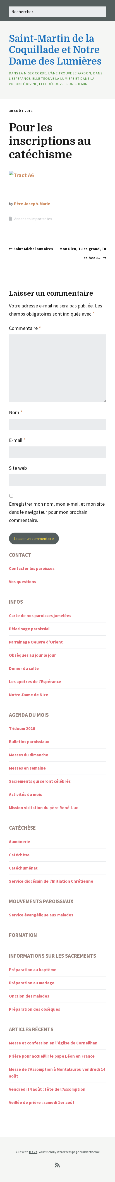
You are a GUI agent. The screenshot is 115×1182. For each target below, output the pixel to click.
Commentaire (25, 328)
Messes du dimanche (28, 754)
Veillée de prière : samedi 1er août (42, 1102)
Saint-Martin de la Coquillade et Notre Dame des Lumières (55, 50)
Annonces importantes (33, 218)
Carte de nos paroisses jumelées (40, 615)
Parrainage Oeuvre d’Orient (36, 642)
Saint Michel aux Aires (33, 248)
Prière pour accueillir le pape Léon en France (52, 1056)
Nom (16, 412)
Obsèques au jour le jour (32, 655)
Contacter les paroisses (31, 568)
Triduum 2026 (22, 728)
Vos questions (22, 581)
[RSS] (57, 1165)
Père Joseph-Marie (32, 203)
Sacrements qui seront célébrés (40, 781)
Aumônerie (19, 841)
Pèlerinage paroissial (29, 628)
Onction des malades (29, 996)
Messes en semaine (27, 768)
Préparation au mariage (31, 982)
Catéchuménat (23, 868)
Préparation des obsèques (34, 1009)
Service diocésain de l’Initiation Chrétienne (51, 881)
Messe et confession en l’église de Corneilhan (53, 1043)
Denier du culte (24, 668)
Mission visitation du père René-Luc (43, 807)
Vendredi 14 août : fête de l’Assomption (47, 1089)
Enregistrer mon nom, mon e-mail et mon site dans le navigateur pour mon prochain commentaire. (57, 512)
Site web (18, 468)
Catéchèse (19, 854)
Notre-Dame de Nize (28, 694)
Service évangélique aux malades (41, 915)
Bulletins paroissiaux (29, 741)
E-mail (17, 440)
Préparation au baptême (32, 969)
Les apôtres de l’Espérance (35, 681)
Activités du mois (25, 794)
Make (33, 1152)
